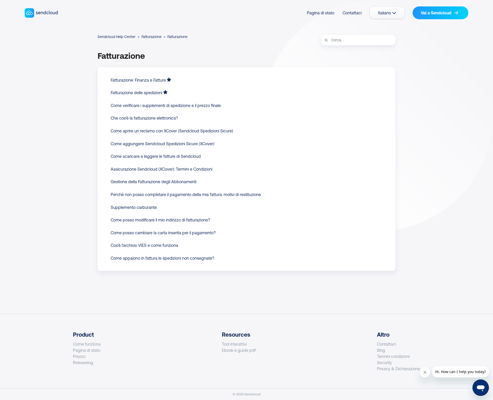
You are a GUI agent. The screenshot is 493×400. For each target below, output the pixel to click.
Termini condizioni (393, 356)
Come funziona (87, 344)
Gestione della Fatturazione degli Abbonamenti (153, 181)
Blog (381, 350)
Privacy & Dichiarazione (398, 368)
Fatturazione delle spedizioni (136, 92)
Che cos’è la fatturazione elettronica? (144, 118)
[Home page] (41, 13)
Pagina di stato (320, 13)
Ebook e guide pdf (239, 350)
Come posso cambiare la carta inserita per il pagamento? (163, 232)
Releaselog (83, 362)
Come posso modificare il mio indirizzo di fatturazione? (160, 220)
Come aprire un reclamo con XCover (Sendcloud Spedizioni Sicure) (172, 131)
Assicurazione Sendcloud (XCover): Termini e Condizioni (161, 169)
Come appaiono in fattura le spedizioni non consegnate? (162, 258)
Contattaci (352, 13)
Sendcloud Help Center (117, 37)
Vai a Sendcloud (436, 13)
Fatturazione (151, 37)
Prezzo (79, 356)
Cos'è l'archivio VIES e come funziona (144, 245)
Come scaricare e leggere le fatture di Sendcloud (156, 156)
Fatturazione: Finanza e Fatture (138, 80)
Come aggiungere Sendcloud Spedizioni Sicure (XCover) (162, 143)
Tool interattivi (234, 344)
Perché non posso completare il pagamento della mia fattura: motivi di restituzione (186, 194)
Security (384, 362)
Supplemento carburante (134, 207)
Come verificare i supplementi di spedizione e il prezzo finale (166, 105)
